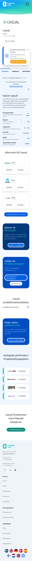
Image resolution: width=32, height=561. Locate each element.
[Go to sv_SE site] (6, 551)
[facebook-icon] (4, 470)
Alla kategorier (7, 538)
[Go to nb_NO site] (18, 556)
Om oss (5, 481)
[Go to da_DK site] (21, 551)
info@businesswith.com (9, 454)
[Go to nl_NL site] (14, 556)
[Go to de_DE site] (16, 551)
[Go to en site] (23, 556)
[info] (13, 36)
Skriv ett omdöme (10, 41)
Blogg (4, 528)
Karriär (4, 486)
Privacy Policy (6, 491)
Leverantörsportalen (8, 517)
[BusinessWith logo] (9, 4)
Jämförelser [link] (26, 71)
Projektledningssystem (14, 78)
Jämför (9, 170)
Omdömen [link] (5, 71)
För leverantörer (7, 512)
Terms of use (6, 496)
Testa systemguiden (16, 340)
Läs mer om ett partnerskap (11, 278)
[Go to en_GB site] (11, 551)
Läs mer (20, 170)
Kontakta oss (16, 284)
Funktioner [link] (15, 71)
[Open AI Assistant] (15, 470)
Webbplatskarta (7, 543)
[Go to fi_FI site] (9, 556)
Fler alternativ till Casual (16, 214)
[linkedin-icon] (10, 470)
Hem (5, 78)
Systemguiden (6, 533)
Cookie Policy (6, 501)
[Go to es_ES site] (25, 551)
